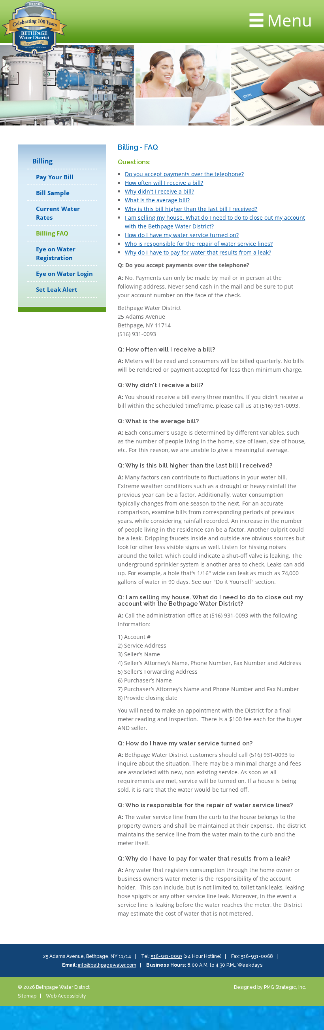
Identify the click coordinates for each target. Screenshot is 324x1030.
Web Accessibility (66, 996)
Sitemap (27, 996)
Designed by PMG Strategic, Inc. (270, 987)
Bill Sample (53, 193)
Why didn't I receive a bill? (159, 191)
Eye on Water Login (64, 273)
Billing (42, 161)
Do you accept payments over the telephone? (184, 174)
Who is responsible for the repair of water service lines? (199, 243)
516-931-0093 (166, 956)
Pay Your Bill (54, 177)
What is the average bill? (157, 200)
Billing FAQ (52, 233)
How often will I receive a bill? (164, 182)
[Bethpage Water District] (34, 26)
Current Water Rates (58, 213)
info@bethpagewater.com (107, 965)
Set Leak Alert (56, 289)
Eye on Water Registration (55, 253)
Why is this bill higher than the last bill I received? (191, 209)
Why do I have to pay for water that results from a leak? (198, 252)
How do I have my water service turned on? (182, 235)
